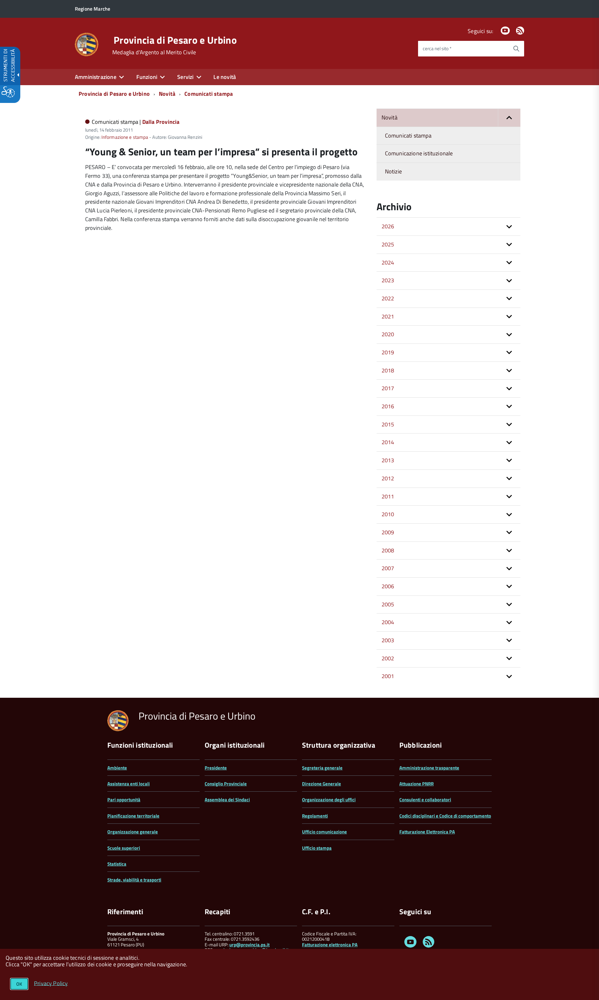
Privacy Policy (51, 983)
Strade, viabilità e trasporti (134, 879)
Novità (167, 94)
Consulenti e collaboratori (425, 799)
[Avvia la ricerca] (516, 48)
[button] (509, 118)
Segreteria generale (322, 767)
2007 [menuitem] (388, 568)
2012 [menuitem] (388, 478)
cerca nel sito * (437, 48)
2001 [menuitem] (388, 676)
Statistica (116, 863)
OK (19, 984)
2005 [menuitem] (388, 604)
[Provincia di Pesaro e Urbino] (86, 44)
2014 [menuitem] (388, 442)
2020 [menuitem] (388, 334)
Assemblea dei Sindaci (227, 799)
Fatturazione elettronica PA (330, 944)
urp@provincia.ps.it (249, 944)
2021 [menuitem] (388, 316)
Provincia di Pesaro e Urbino (175, 40)
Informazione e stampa (124, 137)
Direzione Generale (321, 783)
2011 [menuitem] (388, 496)
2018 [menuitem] (388, 370)
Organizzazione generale (132, 831)
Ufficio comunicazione (324, 831)
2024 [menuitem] (388, 262)
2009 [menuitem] (388, 532)
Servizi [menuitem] (185, 77)
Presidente (216, 767)
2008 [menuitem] (388, 550)
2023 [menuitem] (388, 280)
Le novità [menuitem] (224, 77)
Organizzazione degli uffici (329, 799)
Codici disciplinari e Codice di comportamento (445, 815)
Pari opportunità (123, 799)
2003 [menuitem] (388, 640)
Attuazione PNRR (416, 783)
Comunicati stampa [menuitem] (408, 135)
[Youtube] (505, 31)
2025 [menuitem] (388, 244)
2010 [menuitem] (388, 514)
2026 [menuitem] (388, 226)
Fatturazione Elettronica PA (427, 831)
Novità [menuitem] (389, 117)
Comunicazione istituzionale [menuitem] (419, 153)
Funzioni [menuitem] (146, 77)
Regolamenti (315, 815)
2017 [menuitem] (388, 388)
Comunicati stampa (208, 94)
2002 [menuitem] (388, 658)
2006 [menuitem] (388, 586)
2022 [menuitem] (388, 298)
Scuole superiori (123, 848)
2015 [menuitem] (388, 424)
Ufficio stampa (317, 848)
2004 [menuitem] (388, 622)
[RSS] (520, 31)
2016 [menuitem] (388, 406)
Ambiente (117, 767)
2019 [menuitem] (388, 352)
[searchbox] (463, 48)
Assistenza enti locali (128, 783)
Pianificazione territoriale (133, 815)
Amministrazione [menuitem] (95, 77)
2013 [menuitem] (388, 460)
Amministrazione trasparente (429, 767)
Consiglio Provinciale (226, 783)
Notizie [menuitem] (393, 171)
